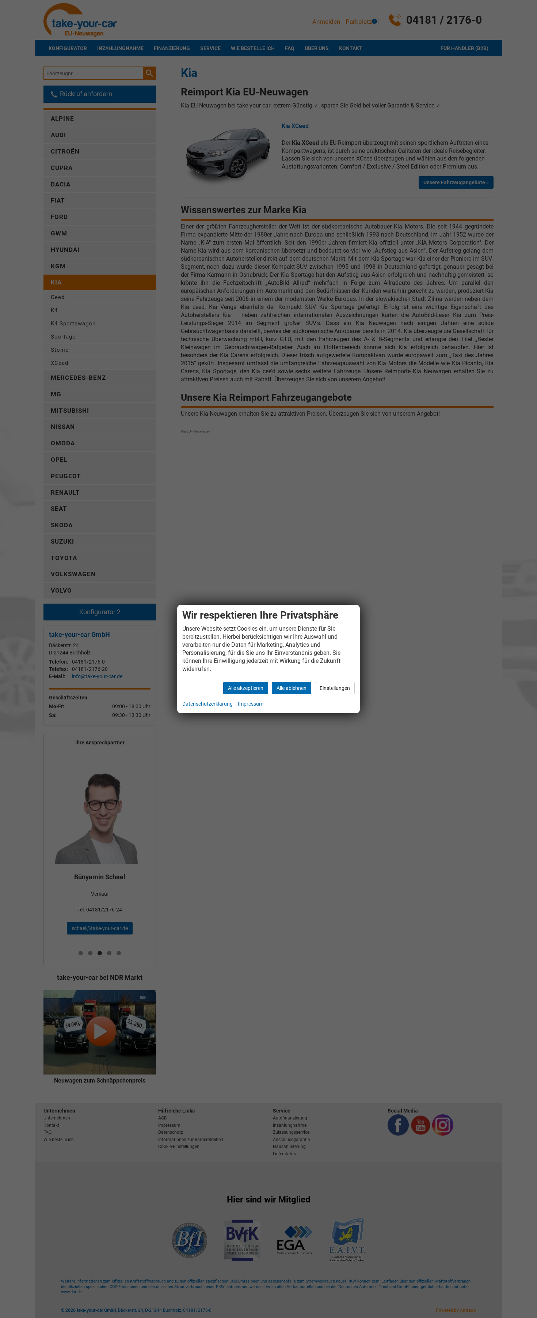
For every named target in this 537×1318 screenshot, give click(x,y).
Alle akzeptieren (245, 688)
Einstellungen (335, 688)
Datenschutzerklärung (207, 704)
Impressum (250, 704)
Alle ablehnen (291, 688)
